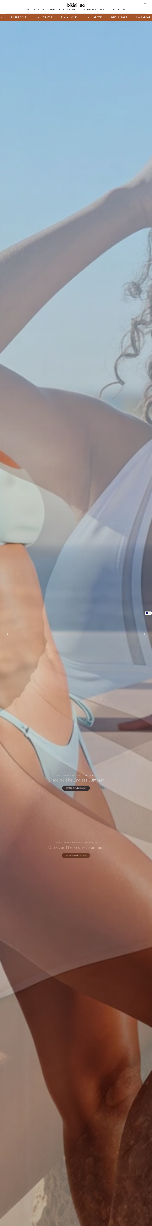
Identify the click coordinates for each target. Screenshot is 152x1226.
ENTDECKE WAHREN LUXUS (76, 638)
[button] (135, 3)
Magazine (122, 10)
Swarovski (51, 10)
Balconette (72, 10)
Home (28, 10)
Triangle (102, 10)
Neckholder (92, 10)
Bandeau (61, 10)
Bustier (82, 10)
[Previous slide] (9, 634)
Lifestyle (112, 10)
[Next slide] (143, 634)
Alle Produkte (39, 10)
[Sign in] (140, 3)
